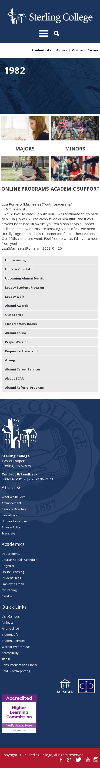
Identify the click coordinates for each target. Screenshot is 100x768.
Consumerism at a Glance (20, 665)
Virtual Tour (10, 515)
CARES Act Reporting (16, 671)
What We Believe (14, 497)
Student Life (41, 50)
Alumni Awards (16, 306)
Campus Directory (14, 509)
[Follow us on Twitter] (78, 759)
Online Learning (13, 572)
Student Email (11, 578)
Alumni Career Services (22, 369)
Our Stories (14, 315)
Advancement (11, 503)
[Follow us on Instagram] (95, 759)
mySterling (9, 590)
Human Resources (15, 521)
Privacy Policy (11, 527)
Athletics (7, 622)
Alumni (61, 50)
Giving (10, 360)
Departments (11, 554)
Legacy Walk (14, 296)
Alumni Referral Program (24, 387)
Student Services (14, 641)
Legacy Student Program (24, 287)
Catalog (7, 596)
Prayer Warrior (16, 342)
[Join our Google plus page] (69, 759)
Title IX (6, 659)
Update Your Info (19, 269)
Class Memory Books (21, 324)
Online (77, 50)
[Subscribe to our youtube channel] (87, 759)
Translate (8, 533)
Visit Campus (11, 616)
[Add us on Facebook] (61, 759)
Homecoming (15, 260)
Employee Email (13, 584)
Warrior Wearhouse (16, 647)
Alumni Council (16, 333)
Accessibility (10, 653)
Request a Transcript (21, 351)
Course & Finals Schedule (19, 560)
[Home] (49, 22)
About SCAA (14, 378)
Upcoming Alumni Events (24, 278)
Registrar (8, 566)
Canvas (92, 50)
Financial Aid (10, 628)
